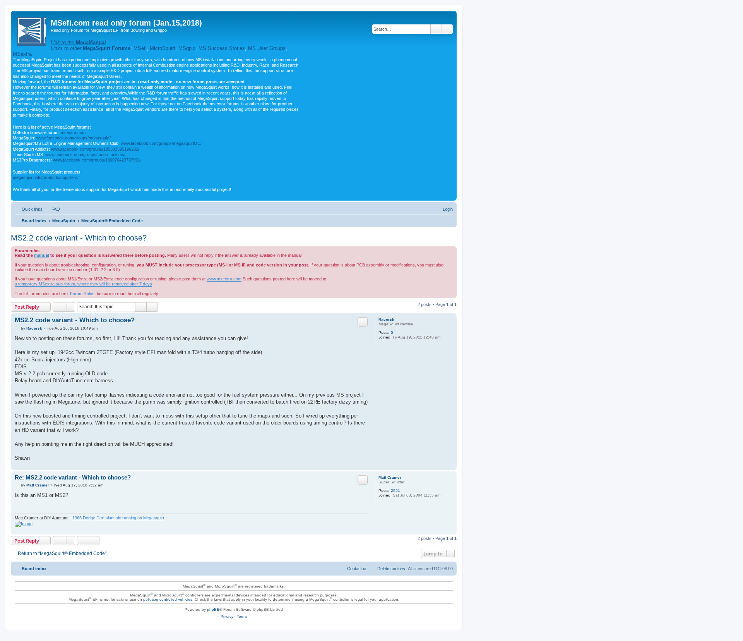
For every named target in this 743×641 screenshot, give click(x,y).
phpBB (213, 609)
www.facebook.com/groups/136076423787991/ (97, 160)
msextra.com (73, 132)
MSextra (22, 54)
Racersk (386, 319)
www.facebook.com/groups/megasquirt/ (73, 138)
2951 (395, 490)
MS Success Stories (222, 48)
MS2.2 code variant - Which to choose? (79, 238)
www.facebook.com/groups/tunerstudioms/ (85, 154)
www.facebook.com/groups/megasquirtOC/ (161, 143)
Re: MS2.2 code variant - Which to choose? (73, 477)
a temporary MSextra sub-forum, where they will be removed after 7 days (83, 284)
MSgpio (186, 48)
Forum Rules (82, 293)
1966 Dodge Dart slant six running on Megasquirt (118, 518)
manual (41, 255)
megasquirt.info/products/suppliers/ (46, 177)
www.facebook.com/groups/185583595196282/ (95, 149)
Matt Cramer (389, 477)
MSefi (140, 48)
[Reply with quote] (363, 322)
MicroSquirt (162, 48)
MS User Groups (267, 48)
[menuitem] (52, 209)
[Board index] (32, 29)
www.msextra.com (224, 279)
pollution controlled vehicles (167, 599)
